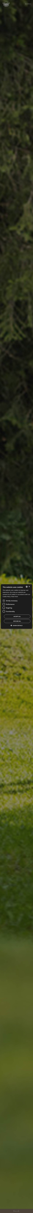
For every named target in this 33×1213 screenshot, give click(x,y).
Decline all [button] (17, 621)
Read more (14, 596)
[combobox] (27, 587)
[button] (16, 625)
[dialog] (16, 606)
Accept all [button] (17, 616)
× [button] (29, 586)
